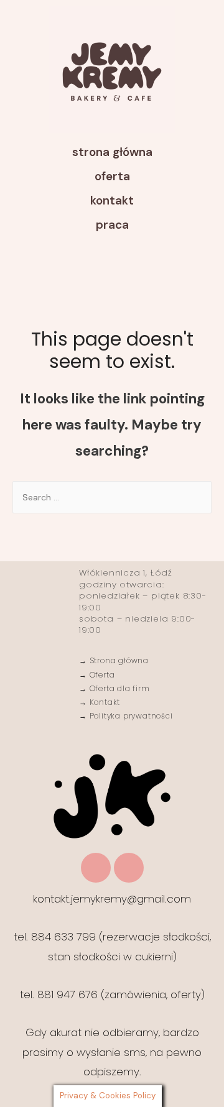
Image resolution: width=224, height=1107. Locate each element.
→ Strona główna (114, 660)
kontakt (112, 200)
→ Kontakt (99, 702)
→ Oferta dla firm (114, 688)
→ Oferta (96, 674)
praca (112, 224)
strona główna (112, 152)
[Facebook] (129, 868)
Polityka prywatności (130, 715)
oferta (112, 176)
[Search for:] (112, 497)
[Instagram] (96, 868)
